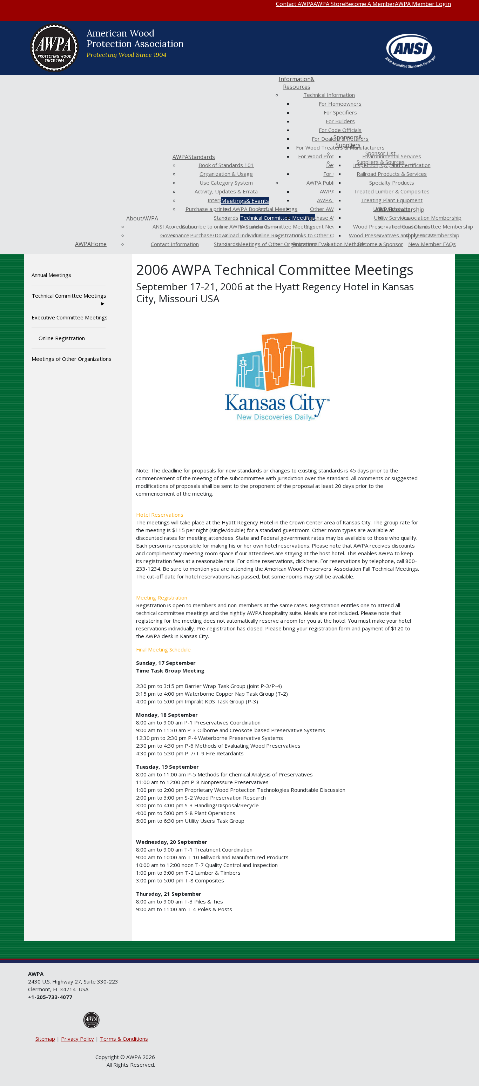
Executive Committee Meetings (69, 317)
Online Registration (62, 338)
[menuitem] (294, 4)
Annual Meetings (51, 274)
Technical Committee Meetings (69, 295)
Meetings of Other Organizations (69, 358)
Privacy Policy (77, 1038)
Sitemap (45, 1038)
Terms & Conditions (124, 1038)
